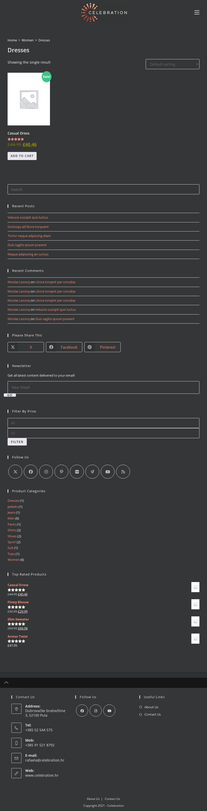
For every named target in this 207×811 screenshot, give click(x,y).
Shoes (12, 536)
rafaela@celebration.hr (44, 760)
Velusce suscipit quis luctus (28, 217)
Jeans (11, 512)
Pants (12, 524)
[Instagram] (46, 472)
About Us (151, 707)
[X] (15, 472)
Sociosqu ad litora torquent (28, 226)
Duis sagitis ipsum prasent (27, 245)
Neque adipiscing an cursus (28, 254)
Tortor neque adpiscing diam (29, 235)
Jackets (13, 506)
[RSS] (123, 472)
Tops (11, 554)
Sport (12, 542)
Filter (17, 441)
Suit (10, 547)
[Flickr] (77, 472)
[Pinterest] (61, 472)
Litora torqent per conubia (55, 282)
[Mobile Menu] (196, 12)
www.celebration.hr (42, 775)
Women (28, 40)
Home (12, 40)
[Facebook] (31, 472)
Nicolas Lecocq (19, 282)
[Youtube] (108, 472)
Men (11, 518)
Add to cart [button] (22, 156)
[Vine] (92, 472)
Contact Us (152, 714)
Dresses (13, 500)
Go (10, 395)
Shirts (12, 530)
